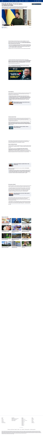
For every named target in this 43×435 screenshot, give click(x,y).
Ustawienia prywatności (32, 429)
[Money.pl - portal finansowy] (6, 1)
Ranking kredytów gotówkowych (24, 420)
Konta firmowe (23, 425)
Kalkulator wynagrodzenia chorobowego (15, 418)
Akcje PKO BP (33, 419)
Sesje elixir (32, 420)
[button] (40, 1)
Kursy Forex (33, 421)
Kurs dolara (3, 421)
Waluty (2, 418)
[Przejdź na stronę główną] (2, 1)
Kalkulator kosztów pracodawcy (14, 419)
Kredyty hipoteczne (23, 421)
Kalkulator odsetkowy (13, 420)
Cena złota (32, 418)
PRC (5, 27)
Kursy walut (3, 419)
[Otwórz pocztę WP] (34, 1)
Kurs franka (3, 420)
